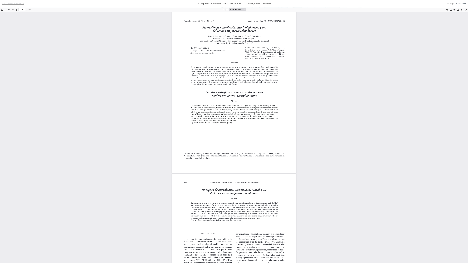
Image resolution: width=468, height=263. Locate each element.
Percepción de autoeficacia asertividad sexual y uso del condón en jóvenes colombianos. (234, 4)
